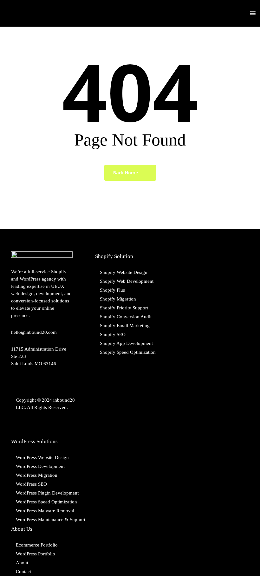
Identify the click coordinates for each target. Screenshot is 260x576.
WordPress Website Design (42, 457)
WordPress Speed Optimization (46, 501)
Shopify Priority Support (124, 307)
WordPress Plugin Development (47, 492)
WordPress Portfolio (35, 553)
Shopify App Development (126, 343)
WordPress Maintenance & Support (50, 519)
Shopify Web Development (126, 281)
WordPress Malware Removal (45, 510)
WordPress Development (40, 466)
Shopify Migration (118, 298)
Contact (23, 571)
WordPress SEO (31, 484)
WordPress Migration (36, 475)
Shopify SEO (113, 334)
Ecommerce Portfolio (37, 544)
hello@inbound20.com (34, 332)
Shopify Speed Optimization (128, 352)
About (22, 562)
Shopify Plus (112, 290)
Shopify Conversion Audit (126, 316)
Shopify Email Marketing (125, 325)
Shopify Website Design (123, 272)
